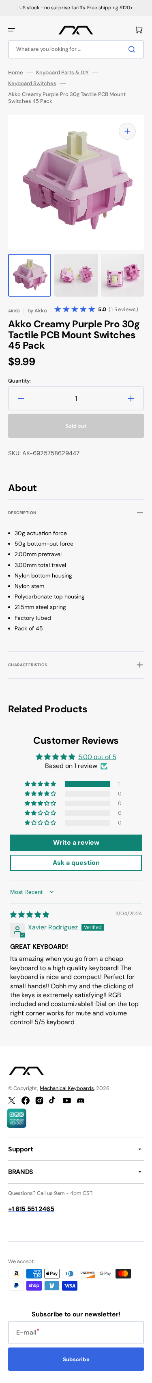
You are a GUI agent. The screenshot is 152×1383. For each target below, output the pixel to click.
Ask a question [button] (76, 862)
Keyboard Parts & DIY (62, 72)
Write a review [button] (76, 842)
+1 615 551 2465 (31, 1209)
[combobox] (76, 49)
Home (15, 72)
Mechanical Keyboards (67, 1088)
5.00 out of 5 (97, 757)
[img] (29, 914)
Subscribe (76, 1359)
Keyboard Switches (32, 83)
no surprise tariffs (64, 7)
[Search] (133, 49)
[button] (11, 30)
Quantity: (19, 381)
